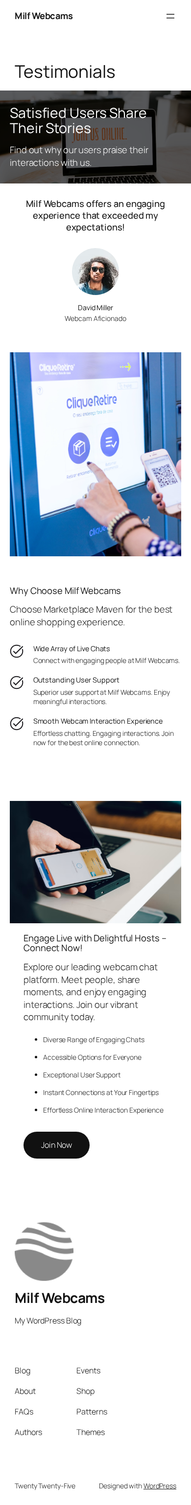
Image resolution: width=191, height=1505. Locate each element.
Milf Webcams (43, 16)
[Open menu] (170, 16)
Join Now (56, 1145)
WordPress (159, 1485)
